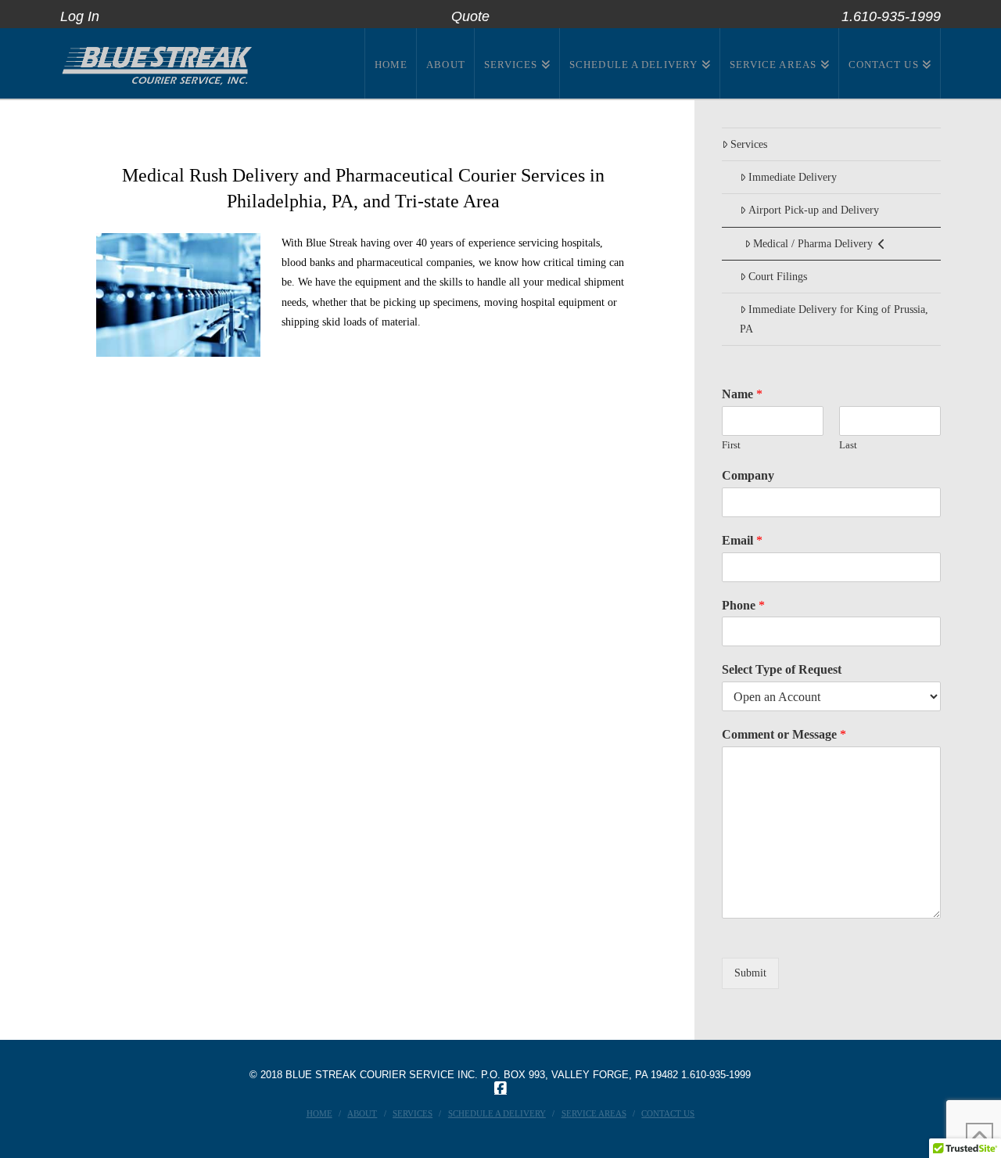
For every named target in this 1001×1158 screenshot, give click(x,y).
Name (742, 394)
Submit (750, 973)
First (731, 445)
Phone (743, 605)
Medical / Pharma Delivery (813, 244)
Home (319, 1113)
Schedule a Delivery (497, 1113)
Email (742, 540)
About (362, 1113)
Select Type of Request (781, 669)
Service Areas (593, 1113)
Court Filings (777, 276)
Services (748, 144)
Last (848, 445)
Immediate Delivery (792, 177)
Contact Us (667, 1113)
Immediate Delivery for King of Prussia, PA (834, 319)
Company (748, 475)
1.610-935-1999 (716, 1075)
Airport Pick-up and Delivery (813, 210)
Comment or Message (784, 734)
